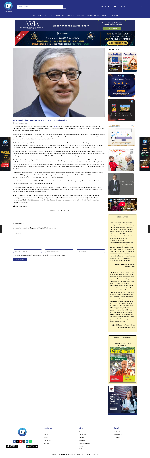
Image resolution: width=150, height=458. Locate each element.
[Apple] (121, 6)
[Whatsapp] (118, 6)
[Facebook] (102, 6)
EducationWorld (63, 454)
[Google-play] (124, 6)
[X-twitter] (105, 6)
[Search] (65, 6)
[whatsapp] (67, 210)
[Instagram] (111, 6)
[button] (134, 6)
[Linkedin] (115, 6)
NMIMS (54, 126)
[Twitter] (59, 210)
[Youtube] (108, 6)
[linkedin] (64, 210)
